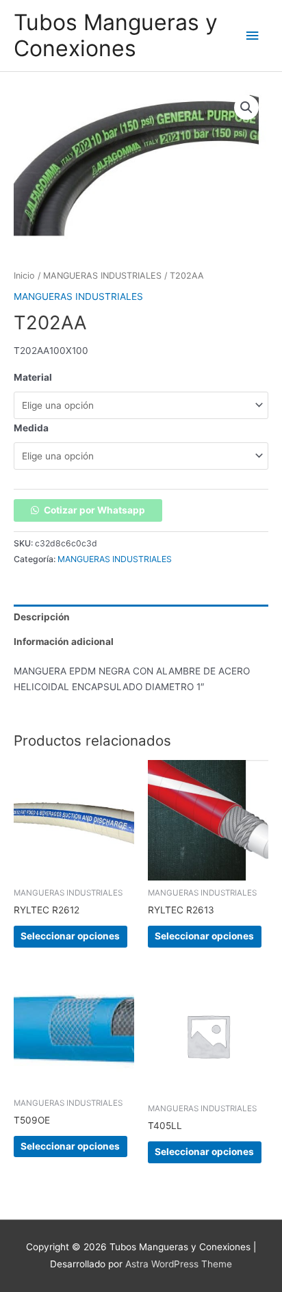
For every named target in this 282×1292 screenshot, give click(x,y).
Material (33, 377)
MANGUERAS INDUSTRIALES (102, 275)
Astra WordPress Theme (178, 1263)
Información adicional (64, 641)
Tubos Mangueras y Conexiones (116, 35)
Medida (31, 427)
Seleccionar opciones (70, 935)
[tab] (141, 617)
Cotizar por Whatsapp (94, 510)
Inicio (24, 275)
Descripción (42, 616)
